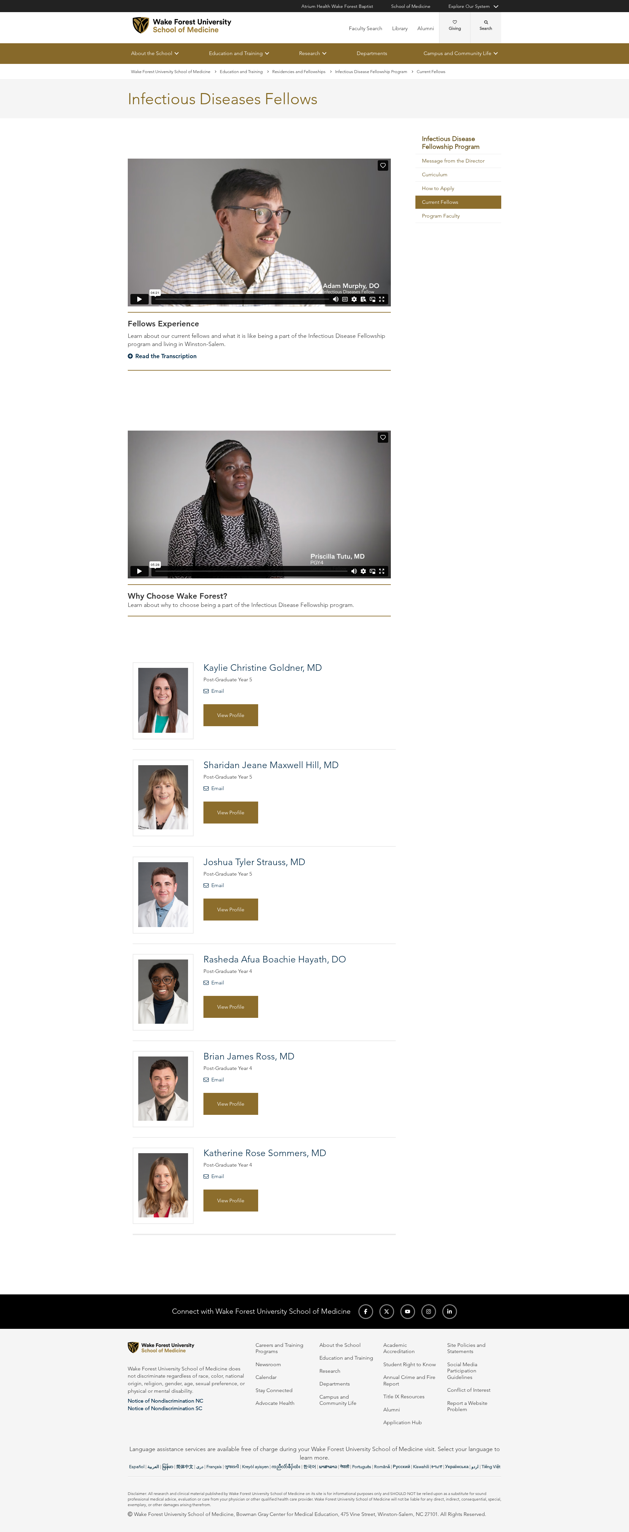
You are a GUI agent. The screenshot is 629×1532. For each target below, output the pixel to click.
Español (136, 1466)
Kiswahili (421, 1466)
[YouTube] (407, 1311)
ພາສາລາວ (328, 1466)
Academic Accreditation (399, 1348)
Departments (372, 53)
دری (199, 1466)
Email (217, 691)
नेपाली (344, 1466)
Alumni (425, 28)
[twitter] (386, 1311)
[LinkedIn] (449, 1311)
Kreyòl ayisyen (255, 1466)
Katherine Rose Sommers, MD (264, 1153)
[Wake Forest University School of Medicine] (182, 25)
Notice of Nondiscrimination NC (165, 1401)
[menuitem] (458, 143)
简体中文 (184, 1466)
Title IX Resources (404, 1396)
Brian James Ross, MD (249, 1056)
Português (361, 1466)
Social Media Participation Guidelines (462, 1370)
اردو (475, 1466)
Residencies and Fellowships (299, 71)
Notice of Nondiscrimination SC (165, 1408)
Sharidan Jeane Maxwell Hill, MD (271, 765)
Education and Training (236, 53)
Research (309, 53)
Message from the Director (453, 161)
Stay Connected (274, 1390)
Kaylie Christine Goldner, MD (262, 667)
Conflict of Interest (468, 1390)
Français (214, 1466)
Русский (401, 1466)
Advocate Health (275, 1403)
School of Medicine (410, 6)
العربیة (153, 1466)
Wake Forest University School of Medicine (170, 71)
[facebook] (365, 1311)
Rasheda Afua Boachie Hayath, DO (274, 959)
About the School (151, 53)
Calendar (266, 1377)
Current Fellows (440, 202)
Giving (455, 28)
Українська (456, 1466)
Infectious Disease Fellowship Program (371, 71)
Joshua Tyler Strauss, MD (254, 862)
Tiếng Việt (491, 1466)
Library (400, 28)
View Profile (230, 715)
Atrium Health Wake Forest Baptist (337, 6)
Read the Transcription (166, 356)
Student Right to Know (409, 1364)
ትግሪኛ (436, 1466)
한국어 (309, 1466)
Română (382, 1466)
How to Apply (438, 188)
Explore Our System (469, 6)
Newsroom (268, 1364)
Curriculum (435, 175)
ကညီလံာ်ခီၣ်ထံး (286, 1466)
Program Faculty (441, 216)
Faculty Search (365, 28)
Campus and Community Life (457, 53)
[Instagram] (428, 1311)
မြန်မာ (167, 1466)
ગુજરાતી (232, 1466)
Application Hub (402, 1422)
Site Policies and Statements (466, 1348)
